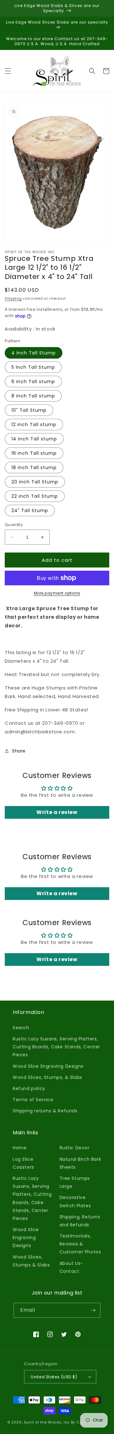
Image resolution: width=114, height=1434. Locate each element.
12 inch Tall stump (33, 424)
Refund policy (29, 1088)
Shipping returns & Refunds (45, 1111)
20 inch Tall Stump (34, 482)
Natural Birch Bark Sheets (80, 1163)
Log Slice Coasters (23, 1163)
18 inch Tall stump (34, 467)
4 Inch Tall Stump (33, 353)
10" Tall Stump (29, 410)
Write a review (56, 812)
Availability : (20, 328)
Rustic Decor (75, 1148)
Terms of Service (33, 1099)
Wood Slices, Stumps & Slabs (31, 1261)
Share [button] (19, 751)
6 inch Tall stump (33, 381)
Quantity (14, 525)
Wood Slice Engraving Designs (48, 1066)
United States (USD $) (54, 1377)
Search (21, 1027)
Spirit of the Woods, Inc (47, 1422)
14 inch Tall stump (34, 439)
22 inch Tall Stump (34, 496)
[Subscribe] (93, 1310)
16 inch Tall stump (34, 453)
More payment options (57, 593)
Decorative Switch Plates (75, 1201)
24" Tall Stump (29, 510)
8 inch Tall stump (33, 396)
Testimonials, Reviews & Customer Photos (80, 1244)
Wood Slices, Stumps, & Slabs (47, 1077)
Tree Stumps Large (75, 1182)
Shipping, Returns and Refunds (80, 1221)
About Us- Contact (71, 1267)
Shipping (13, 298)
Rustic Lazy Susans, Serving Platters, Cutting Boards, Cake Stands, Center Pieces (56, 1047)
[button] (8, 71)
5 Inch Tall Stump (33, 367)
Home (20, 1148)
